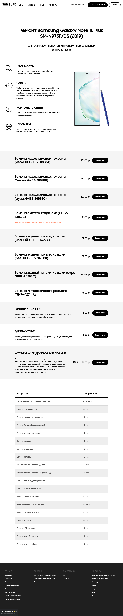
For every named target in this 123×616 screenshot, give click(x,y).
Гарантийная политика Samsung (44, 578)
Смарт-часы (9, 582)
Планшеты (8, 578)
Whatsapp (95, 582)
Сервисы (32, 5)
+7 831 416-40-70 (109, 575)
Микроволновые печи (12, 599)
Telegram (94, 589)
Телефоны (8, 575)
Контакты (53, 5)
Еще (42, 5)
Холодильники (10, 592)
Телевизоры (9, 589)
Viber (93, 592)
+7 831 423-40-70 (97, 575)
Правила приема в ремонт (42, 582)
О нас (64, 575)
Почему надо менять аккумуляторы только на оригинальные (38, 222)
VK (92, 596)
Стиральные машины (12, 585)
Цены (21, 5)
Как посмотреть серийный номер (45, 575)
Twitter (94, 585)
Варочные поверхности (13, 596)
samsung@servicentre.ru (100, 578)
